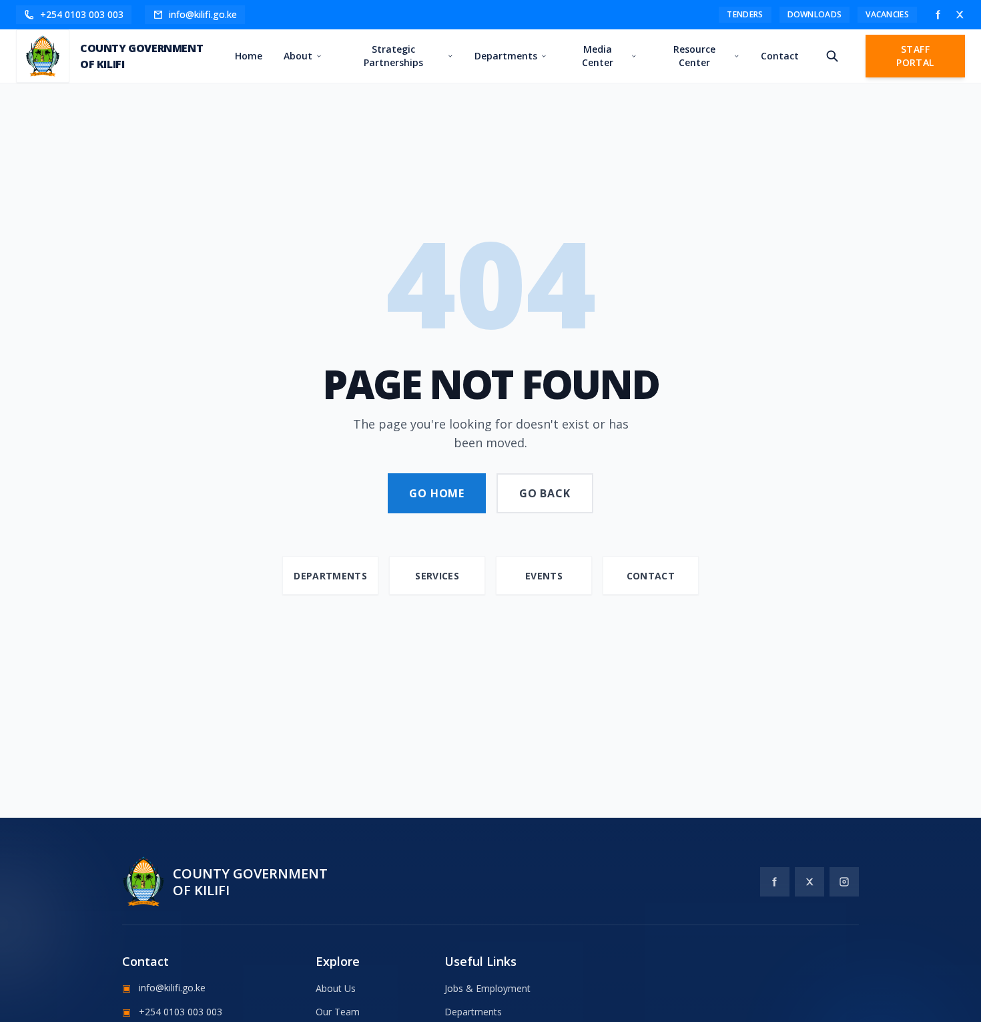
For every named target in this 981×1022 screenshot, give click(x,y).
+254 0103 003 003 (172, 1011)
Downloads (814, 14)
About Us (336, 988)
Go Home (436, 493)
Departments (505, 55)
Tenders (745, 14)
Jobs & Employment (487, 988)
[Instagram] (844, 882)
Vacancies (887, 14)
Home (248, 55)
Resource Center (694, 56)
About (298, 55)
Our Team (338, 1011)
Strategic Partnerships (393, 56)
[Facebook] (938, 14)
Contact (780, 55)
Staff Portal (915, 56)
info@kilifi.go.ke (164, 987)
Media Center (597, 56)
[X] (959, 14)
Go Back (545, 493)
